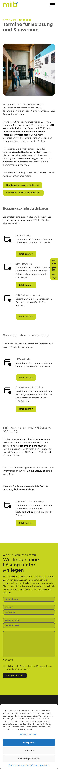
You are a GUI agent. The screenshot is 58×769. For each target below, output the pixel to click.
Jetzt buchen (26, 254)
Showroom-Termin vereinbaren (23, 192)
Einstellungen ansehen (29, 758)
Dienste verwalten (28, 734)
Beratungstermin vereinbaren (22, 185)
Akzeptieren (29, 742)
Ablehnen (29, 750)
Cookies (12, 765)
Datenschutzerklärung (27, 765)
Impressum (44, 765)
